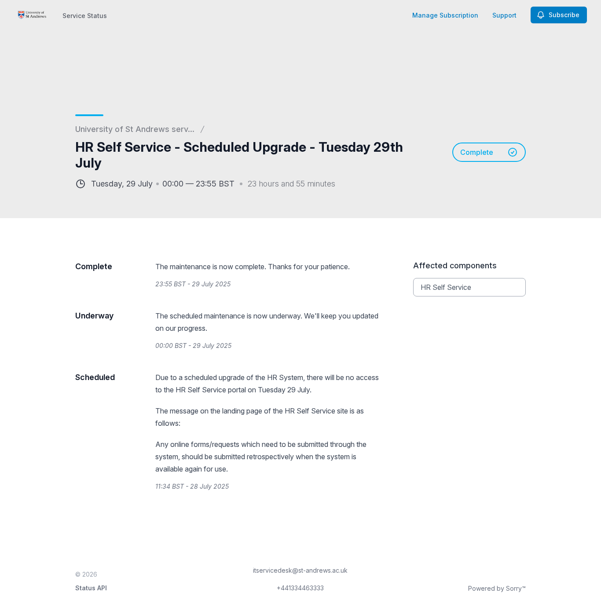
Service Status (84, 15)
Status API (91, 588)
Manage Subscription (445, 15)
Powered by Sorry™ (497, 588)
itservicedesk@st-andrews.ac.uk (300, 570)
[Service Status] (32, 15)
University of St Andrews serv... (134, 129)
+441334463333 (300, 588)
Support (504, 15)
